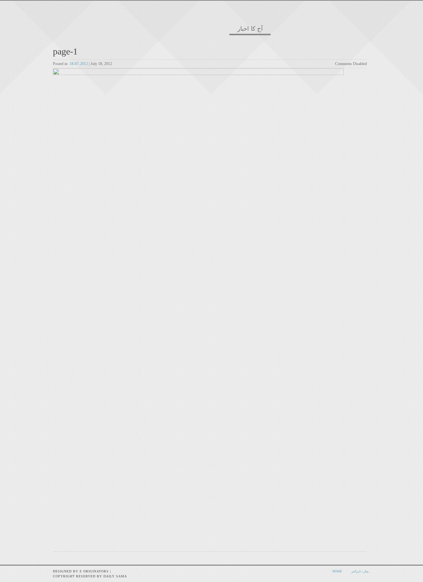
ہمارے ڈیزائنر (360, 571)
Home (337, 571)
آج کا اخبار (250, 29)
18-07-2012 (78, 63)
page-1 (65, 51)
